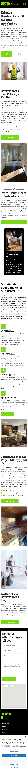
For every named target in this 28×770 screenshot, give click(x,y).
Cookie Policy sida (14, 767)
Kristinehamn (5, 732)
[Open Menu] (20, 4)
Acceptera (14, 755)
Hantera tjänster (14, 751)
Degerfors (4, 726)
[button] (25, 736)
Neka (14, 759)
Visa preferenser (14, 764)
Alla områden (5, 723)
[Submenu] (25, 4)
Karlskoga (4, 729)
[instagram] (2, 717)
